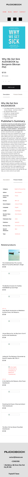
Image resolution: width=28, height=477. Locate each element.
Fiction (16, 195)
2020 (16, 219)
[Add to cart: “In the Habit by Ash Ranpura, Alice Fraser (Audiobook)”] (3, 387)
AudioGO (17, 222)
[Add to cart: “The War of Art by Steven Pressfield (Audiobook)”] (3, 433)
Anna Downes (18, 192)
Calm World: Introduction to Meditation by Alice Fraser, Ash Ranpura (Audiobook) (13, 312)
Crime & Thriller (18, 204)
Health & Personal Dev (20, 189)
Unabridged (18, 210)
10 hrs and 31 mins (19, 225)
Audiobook (17, 234)
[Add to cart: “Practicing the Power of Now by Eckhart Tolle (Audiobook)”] (3, 410)
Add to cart (11, 87)
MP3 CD (17, 200)
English (16, 207)
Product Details (18, 94)
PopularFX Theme (14, 474)
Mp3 (16, 229)
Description (6, 94)
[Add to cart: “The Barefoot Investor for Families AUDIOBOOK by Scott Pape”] (3, 292)
